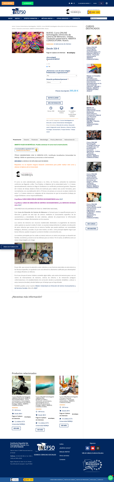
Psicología (49, 129)
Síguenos (93, 443)
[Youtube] (72, 3)
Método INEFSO (47, 18)
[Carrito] (101, 3)
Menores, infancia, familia (68, 127)
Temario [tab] (26, 139)
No (49, 66)
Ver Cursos (91, 224)
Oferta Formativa (30, 18)
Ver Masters (91, 229)
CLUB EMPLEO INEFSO (84, 3)
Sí (48, 64)
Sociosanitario (57, 129)
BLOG (95, 3)
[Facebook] (69, 3)
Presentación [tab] (17, 139)
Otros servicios (62, 18)
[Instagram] (74, 3)
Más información (54, 103)
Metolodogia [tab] (44, 139)
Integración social (55, 127)
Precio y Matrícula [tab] (56, 139)
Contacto (76, 18)
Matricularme (53, 98)
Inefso (17, 18)
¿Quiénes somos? (65, 448)
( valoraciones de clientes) (62, 44)
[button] (40, 34)
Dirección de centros (62, 125)
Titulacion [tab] (34, 139)
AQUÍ (61, 199)
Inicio (10, 18)
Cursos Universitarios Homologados (26, 26)
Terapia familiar (65, 129)
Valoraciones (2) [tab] (69, 139)
